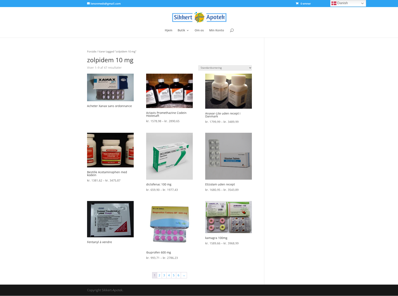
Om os (199, 30)
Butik (181, 30)
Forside (91, 51)
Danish (342, 3)
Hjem (168, 30)
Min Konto (216, 30)
